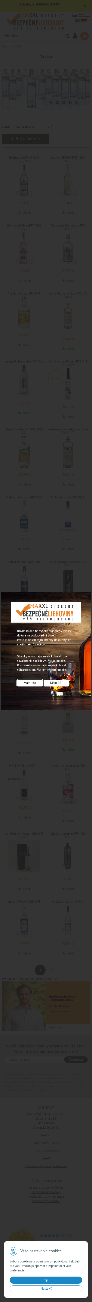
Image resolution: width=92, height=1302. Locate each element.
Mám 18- (56, 683)
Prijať (46, 1280)
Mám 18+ (30, 683)
